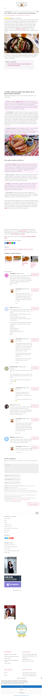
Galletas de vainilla (26, 659)
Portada (5, 672)
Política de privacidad (26, 499)
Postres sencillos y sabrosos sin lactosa (11, 528)
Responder (35, 274)
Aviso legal (27, 695)
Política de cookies (16, 695)
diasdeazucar (12, 437)
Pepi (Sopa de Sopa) (14, 366)
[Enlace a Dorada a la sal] (17, 259)
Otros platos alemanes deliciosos (14, 65)
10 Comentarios (27, 15)
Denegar (21, 689)
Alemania (6, 249)
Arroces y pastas (7, 518)
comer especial (14, 249)
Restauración (13, 15)
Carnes (17, 15)
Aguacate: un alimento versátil (9, 544)
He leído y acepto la (13, 501)
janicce (11, 307)
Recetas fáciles (7, 530)
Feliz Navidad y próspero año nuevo (10, 546)
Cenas (5, 522)
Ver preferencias (21, 692)
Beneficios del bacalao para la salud (25, 263)
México (25, 249)
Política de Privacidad (22, 695)
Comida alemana (20, 249)
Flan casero (24, 657)
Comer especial (8, 15)
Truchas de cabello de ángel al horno (29, 654)
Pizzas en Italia (7, 552)
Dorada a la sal (16, 261)
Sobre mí (6, 675)
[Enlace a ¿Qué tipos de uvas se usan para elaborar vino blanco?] (34, 261)
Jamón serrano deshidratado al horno (29, 656)
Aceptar (21, 686)
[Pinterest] (13, 538)
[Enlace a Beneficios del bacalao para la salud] (26, 260)
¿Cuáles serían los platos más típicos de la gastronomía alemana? (19, 63)
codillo (10, 249)
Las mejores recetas (21, 15)
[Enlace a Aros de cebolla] (8, 260)
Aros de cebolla (8, 261)
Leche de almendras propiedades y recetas (11, 550)
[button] (41, 678)
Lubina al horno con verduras (28, 661)
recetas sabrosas (30, 249)
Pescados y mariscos (8, 526)
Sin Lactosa (6, 532)
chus (11, 404)
